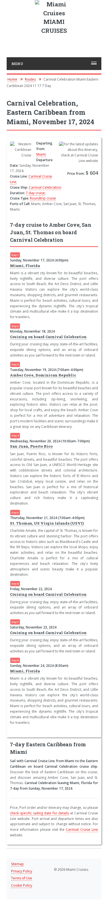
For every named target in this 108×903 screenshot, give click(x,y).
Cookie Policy (21, 885)
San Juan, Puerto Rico (31, 446)
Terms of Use (21, 878)
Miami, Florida (25, 265)
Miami (41, 154)
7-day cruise (35, 193)
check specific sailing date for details (39, 813)
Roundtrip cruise (43, 198)
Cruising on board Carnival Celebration (48, 336)
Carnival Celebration (45, 187)
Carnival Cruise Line (82, 829)
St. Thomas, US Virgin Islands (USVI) (47, 523)
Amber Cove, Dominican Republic (43, 375)
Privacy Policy (21, 871)
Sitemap (17, 864)
